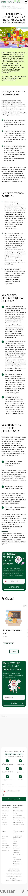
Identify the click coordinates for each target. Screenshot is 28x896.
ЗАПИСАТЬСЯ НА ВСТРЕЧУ (14, 587)
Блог (13, 6)
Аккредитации (5, 716)
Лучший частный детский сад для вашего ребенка (13, 8)
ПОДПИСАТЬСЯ (14, 703)
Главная (8, 6)
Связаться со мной (14, 799)
